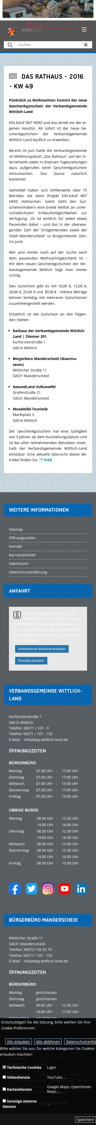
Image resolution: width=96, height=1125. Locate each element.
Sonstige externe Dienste (20, 1104)
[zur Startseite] (50, 29)
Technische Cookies (23, 1067)
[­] (82, 29)
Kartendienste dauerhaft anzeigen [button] (42, 649)
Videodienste (18, 1077)
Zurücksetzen (85, 44)
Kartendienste (19, 1089)
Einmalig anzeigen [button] (31, 660)
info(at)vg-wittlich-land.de (46, 739)
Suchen (10, 44)
